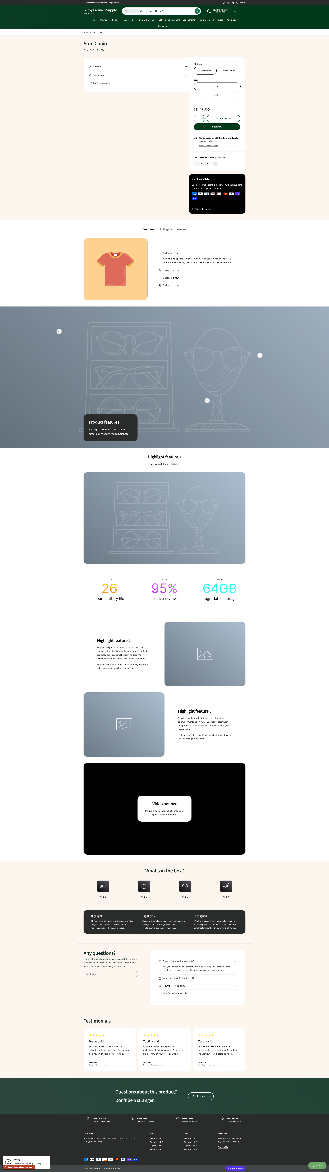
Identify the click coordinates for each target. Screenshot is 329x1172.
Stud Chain (97, 32)
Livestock (128, 20)
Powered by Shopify (113, 1168)
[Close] (47, 1158)
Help (228, 3)
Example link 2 (156, 1142)
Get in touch (199, 1096)
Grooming (162, 26)
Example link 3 (156, 1145)
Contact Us (223, 1147)
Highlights (165, 229)
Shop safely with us (204, 209)
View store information (208, 145)
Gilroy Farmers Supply (97, 1168)
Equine (115, 20)
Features (148, 229)
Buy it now (217, 127)
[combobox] (170, 11)
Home (92, 20)
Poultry (103, 20)
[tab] (148, 229)
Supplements (189, 20)
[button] (242, 11)
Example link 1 (156, 1138)
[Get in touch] (236, 11)
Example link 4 (156, 1149)
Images (181, 229)
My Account (240, 3)
